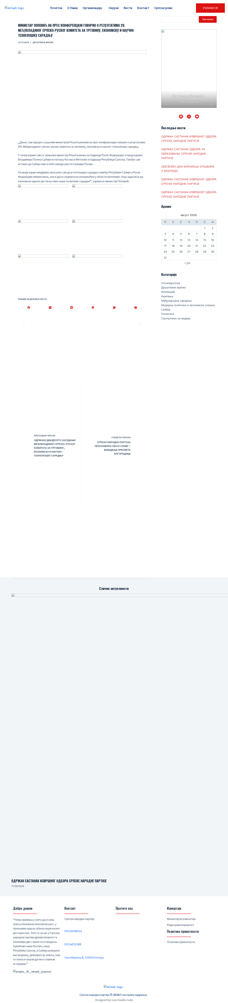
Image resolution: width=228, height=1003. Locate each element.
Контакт (143, 8)
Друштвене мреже (43, 42)
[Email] (135, 307)
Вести (128, 8)
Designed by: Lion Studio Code (114, 1000)
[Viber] (92, 307)
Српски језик (163, 8)
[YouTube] (197, 117)
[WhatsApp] (114, 307)
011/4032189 (72, 944)
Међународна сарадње (176, 300)
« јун (187, 263)
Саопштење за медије (175, 318)
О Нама (72, 8)
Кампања (167, 296)
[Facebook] (28, 307)
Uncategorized (170, 283)
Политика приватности (181, 942)
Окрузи (113, 8)
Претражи (207, 19)
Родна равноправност (180, 925)
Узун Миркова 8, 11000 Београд (83, 957)
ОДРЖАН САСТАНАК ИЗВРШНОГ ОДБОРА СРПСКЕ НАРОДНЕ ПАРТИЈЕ (59, 880)
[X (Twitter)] (50, 307)
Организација (92, 8)
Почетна (56, 8)
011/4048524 (73, 931)
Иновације (168, 291)
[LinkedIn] (71, 307)
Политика (167, 313)
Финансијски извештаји (181, 919)
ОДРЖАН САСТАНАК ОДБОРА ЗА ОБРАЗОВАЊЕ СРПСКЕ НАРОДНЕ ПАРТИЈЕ (183, 153)
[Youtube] (136, 922)
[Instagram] (189, 117)
